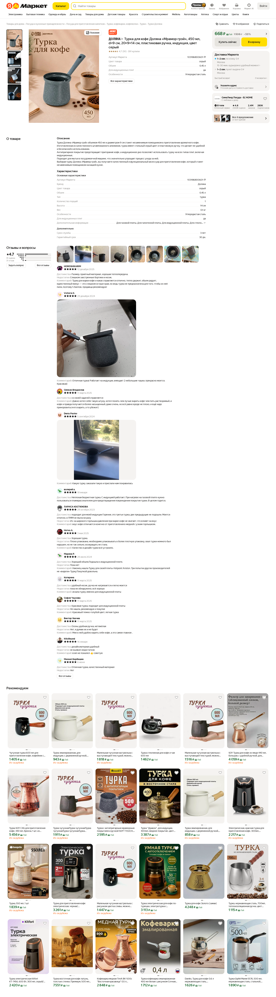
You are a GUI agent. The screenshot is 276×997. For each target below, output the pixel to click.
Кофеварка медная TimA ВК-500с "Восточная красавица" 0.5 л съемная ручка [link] (114, 980)
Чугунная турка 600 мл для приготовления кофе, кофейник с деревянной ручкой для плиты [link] (26, 754)
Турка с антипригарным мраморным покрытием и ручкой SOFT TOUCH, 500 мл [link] (115, 829)
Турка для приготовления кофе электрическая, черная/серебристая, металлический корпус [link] (69, 905)
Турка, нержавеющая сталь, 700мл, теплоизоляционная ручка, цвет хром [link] (247, 905)
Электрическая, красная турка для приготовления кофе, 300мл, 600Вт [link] (246, 829)
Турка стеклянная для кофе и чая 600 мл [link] (158, 754)
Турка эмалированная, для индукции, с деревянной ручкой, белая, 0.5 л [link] (70, 754)
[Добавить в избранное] (45, 697)
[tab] (15, 15)
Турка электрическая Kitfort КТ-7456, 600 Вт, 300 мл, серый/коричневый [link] (26, 980)
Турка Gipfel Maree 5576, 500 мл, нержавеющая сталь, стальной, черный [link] (245, 980)
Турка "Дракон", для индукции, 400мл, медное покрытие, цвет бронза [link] (157, 829)
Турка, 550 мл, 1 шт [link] (19, 903)
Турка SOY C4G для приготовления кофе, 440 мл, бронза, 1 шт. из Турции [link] (27, 829)
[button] (113, 32)
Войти (263, 5)
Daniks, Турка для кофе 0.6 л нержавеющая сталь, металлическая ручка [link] (199, 980)
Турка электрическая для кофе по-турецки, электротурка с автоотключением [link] (158, 905)
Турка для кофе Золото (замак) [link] (201, 903)
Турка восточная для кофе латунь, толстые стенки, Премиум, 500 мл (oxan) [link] (71, 980)
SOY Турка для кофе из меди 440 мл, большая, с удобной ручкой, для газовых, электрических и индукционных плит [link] (247, 754)
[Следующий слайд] (97, 76)
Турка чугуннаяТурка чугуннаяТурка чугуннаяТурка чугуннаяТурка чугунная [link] (72, 829)
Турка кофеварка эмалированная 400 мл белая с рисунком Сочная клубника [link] (158, 980)
